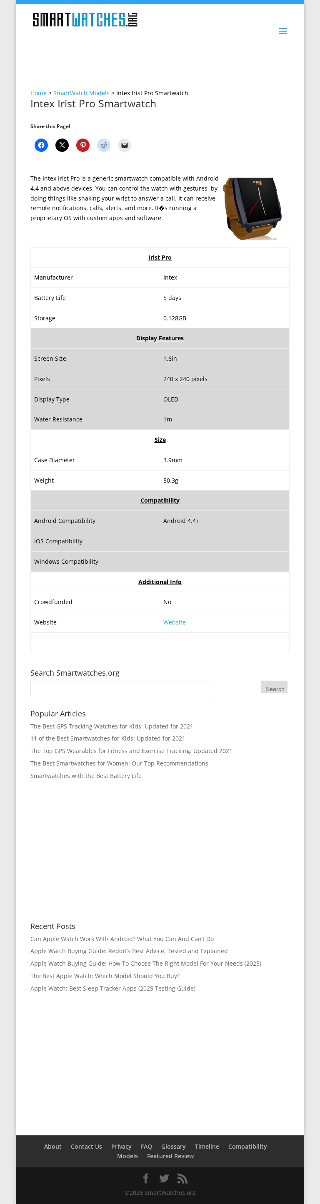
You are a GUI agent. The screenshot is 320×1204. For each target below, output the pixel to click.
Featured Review (170, 1156)
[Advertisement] (160, 851)
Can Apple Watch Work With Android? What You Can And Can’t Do (122, 939)
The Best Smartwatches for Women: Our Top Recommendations (119, 763)
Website (174, 622)
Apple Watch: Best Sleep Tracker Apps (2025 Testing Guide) (112, 988)
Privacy (121, 1146)
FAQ (146, 1146)
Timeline (207, 1146)
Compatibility (247, 1146)
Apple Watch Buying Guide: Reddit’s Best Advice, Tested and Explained (129, 951)
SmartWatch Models (81, 93)
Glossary (173, 1146)
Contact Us (86, 1146)
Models (127, 1156)
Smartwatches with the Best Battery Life (86, 776)
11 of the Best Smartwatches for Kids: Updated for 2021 (107, 738)
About (53, 1146)
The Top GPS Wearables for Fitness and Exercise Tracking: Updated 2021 (131, 751)
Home (38, 93)
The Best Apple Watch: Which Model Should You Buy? (105, 976)
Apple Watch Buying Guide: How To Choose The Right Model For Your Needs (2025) (145, 963)
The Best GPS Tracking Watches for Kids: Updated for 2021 (111, 726)
